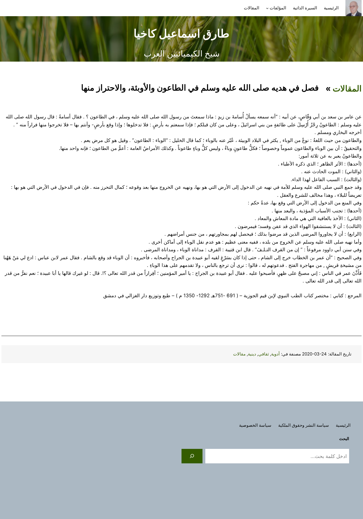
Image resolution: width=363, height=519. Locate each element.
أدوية (275, 354)
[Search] (192, 456)
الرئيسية (331, 8)
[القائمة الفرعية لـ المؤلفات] (267, 8)
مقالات (239, 354)
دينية (252, 354)
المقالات (347, 88)
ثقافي (263, 354)
